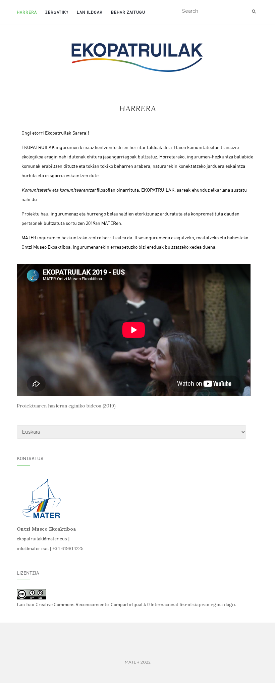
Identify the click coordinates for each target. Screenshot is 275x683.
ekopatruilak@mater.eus (42, 538)
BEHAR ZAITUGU (128, 12)
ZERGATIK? (56, 12)
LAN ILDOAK (90, 12)
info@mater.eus (33, 548)
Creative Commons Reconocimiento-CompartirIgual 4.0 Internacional (107, 604)
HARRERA (27, 12)
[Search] (253, 11)
